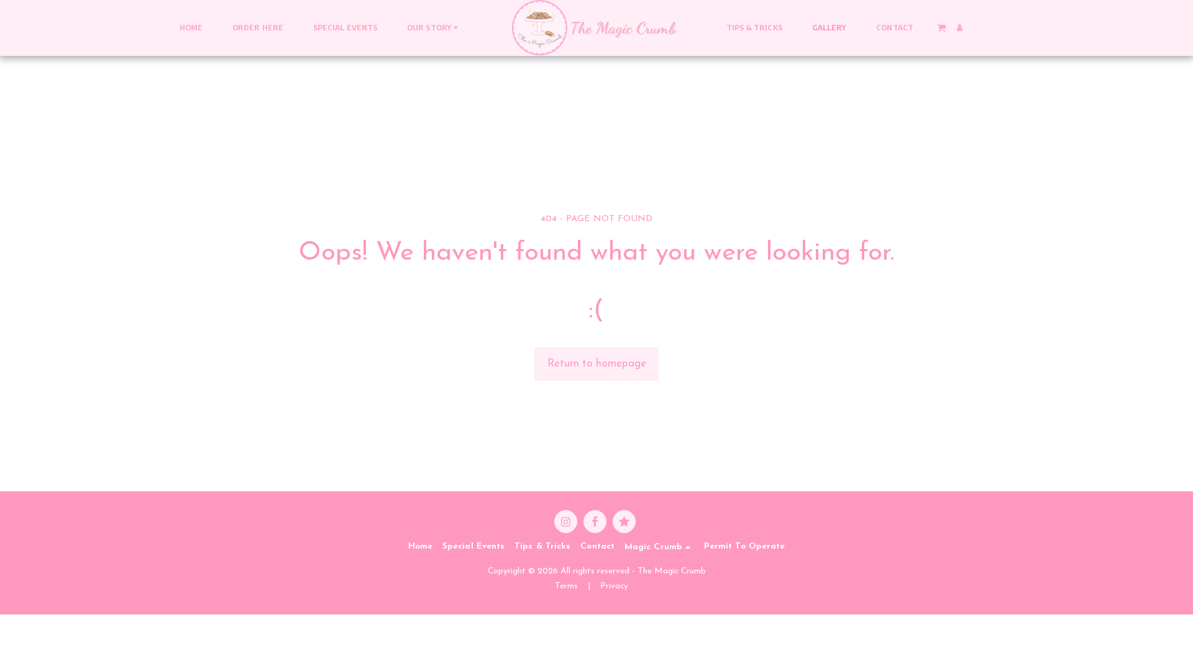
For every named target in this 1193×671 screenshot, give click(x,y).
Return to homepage (596, 363)
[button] (434, 28)
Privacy (614, 586)
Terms (566, 586)
